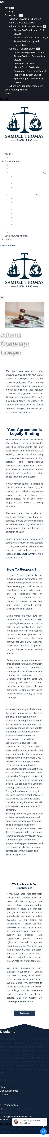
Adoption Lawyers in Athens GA (25, 165)
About (7, 154)
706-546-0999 (8, 245)
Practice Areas (12, 161)
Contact (8, 239)
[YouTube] (10, 1124)
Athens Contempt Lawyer (22, 169)
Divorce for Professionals (26, 213)
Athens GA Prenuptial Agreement (26, 232)
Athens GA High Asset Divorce (29, 198)
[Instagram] (7, 1124)
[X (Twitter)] (4, 1124)
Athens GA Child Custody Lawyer (26, 172)
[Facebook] (1, 1124)
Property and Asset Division (27, 221)
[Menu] (2, 297)
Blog (11, 157)
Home (3, 1087)
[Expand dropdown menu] (13, 154)
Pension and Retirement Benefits (30, 217)
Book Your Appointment (16, 236)
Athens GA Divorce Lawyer (22, 195)
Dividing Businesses (24, 209)
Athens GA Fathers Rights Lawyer (31, 183)
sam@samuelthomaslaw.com (17, 1116)
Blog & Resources (9, 1091)
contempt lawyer (26, 554)
